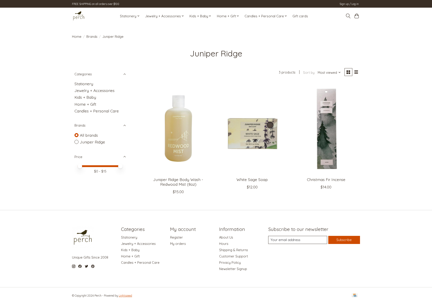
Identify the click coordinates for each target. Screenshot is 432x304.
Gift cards (300, 16)
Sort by (309, 72)
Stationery (83, 83)
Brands (91, 36)
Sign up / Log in (349, 4)
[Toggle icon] (348, 16)
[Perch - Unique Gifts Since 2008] (79, 16)
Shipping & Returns (233, 250)
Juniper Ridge (92, 141)
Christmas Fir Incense (326, 179)
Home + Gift (85, 104)
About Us (226, 237)
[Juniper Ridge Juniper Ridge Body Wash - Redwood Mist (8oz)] (178, 128)
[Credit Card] (355, 295)
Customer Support (233, 256)
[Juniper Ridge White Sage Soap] (252, 128)
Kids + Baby (85, 97)
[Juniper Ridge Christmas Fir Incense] (326, 128)
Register (176, 237)
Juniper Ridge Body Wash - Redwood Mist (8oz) (178, 182)
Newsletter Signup (233, 269)
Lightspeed (125, 295)
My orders (178, 243)
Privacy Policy (230, 262)
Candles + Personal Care (96, 110)
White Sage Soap (252, 179)
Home (76, 36)
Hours (223, 243)
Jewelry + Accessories (94, 90)
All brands (89, 135)
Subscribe (344, 240)
